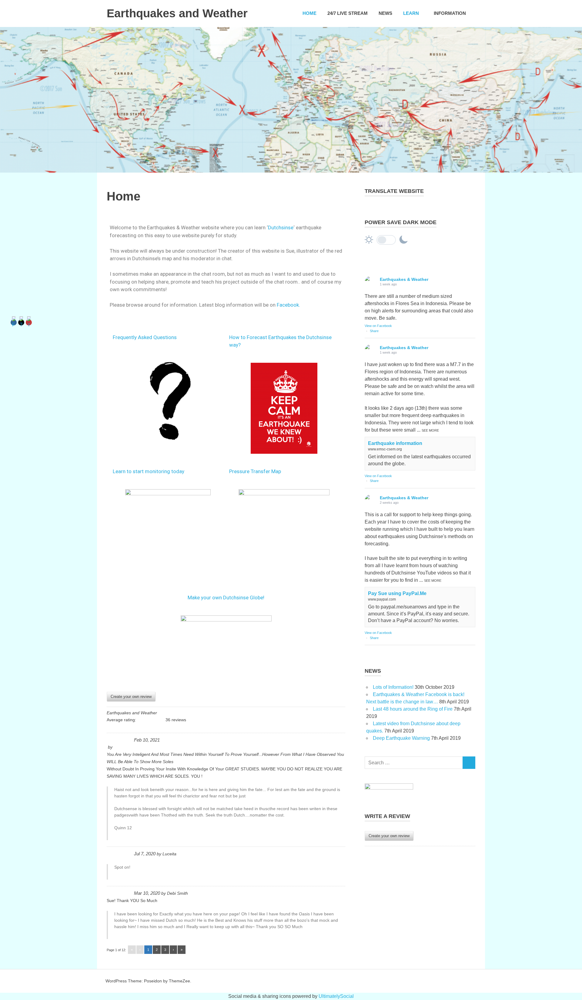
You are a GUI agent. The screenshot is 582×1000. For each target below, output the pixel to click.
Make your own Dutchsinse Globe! (226, 597)
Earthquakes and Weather (177, 13)
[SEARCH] (469, 762)
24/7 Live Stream (347, 13)
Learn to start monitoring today (148, 471)
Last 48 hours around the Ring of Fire (413, 709)
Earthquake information (395, 443)
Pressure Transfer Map (255, 471)
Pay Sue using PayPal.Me (397, 593)
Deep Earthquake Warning (401, 738)
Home (309, 13)
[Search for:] (414, 762)
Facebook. (288, 305)
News (385, 13)
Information (450, 13)
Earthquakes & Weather (404, 279)
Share (374, 331)
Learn (411, 13)
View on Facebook (378, 326)
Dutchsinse (280, 227)
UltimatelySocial (336, 996)
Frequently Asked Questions (145, 337)
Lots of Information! (393, 687)
